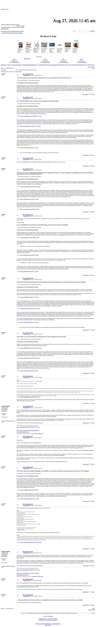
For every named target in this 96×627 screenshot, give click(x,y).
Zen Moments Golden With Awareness (29, 64)
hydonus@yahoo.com (37, 433)
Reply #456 (26, 334)
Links (11, 33)
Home (3, 33)
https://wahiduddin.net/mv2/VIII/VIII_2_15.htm (30, 116)
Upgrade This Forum (52, 618)
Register (21, 33)
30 (7, 68)
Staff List (14, 33)
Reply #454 (26, 216)
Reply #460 (26, 468)
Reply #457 (26, 377)
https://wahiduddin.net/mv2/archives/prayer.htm (30, 348)
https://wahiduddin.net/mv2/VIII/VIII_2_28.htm (30, 542)
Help (5, 33)
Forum (9, 64)
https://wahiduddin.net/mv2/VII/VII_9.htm (29, 237)
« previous (89, 67)
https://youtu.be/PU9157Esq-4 (24, 427)
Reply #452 (26, 159)
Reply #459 (26, 437)
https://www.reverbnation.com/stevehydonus (14, 31)
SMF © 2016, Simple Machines (53, 623)
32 (11, 68)
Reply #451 (26, 98)
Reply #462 (26, 552)
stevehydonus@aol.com (23, 432)
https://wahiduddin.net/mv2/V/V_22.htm (29, 271)
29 (6, 68)
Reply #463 (26, 580)
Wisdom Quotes (5, 28)
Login (17, 33)
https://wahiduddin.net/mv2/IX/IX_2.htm (29, 199)
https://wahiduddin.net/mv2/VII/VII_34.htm (30, 358)
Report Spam (86, 94)
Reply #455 (26, 279)
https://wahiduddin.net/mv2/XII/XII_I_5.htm (30, 308)
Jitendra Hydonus (15, 62)
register (17, 24)
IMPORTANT (27, 58)
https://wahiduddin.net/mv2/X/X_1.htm (29, 147)
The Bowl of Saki (90, 64)
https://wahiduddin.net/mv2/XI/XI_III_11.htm (30, 126)
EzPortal (51, 616)
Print (93, 68)
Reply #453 (26, 170)
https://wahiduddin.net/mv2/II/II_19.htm (29, 489)
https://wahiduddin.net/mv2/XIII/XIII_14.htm (30, 186)
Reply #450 (26, 75)
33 (12, 68)
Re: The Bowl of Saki (28, 74)
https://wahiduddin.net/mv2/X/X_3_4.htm (29, 498)
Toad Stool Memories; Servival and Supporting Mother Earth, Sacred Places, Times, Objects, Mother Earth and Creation (62, 64)
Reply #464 (26, 596)
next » (93, 67)
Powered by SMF (39, 623)
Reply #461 (26, 505)
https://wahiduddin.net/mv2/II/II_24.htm (29, 370)
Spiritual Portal (4, 64)
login (13, 24)
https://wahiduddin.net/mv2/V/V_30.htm (29, 322)
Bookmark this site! (43, 618)
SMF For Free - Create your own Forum (48, 620)
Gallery (8, 33)
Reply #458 (26, 407)
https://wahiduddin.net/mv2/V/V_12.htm (29, 297)
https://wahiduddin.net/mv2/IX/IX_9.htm (29, 209)
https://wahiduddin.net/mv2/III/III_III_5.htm (30, 397)
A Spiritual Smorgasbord (17, 64)
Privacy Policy (48, 625)
